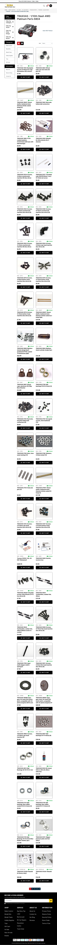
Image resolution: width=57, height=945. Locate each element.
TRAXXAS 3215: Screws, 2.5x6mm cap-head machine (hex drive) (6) (24, 525)
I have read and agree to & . (15, 903)
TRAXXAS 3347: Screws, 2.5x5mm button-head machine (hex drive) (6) (43, 525)
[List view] (22, 43)
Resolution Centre (20, 924)
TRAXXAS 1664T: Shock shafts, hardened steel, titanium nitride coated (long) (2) (24, 105)
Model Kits (8, 48)
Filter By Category (9, 21)
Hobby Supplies (9, 55)
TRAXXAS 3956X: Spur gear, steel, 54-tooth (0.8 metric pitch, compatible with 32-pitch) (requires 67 (44, 700)
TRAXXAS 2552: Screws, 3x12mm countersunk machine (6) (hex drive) (24, 245)
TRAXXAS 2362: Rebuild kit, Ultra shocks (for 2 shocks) (43, 140)
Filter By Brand (8, 37)
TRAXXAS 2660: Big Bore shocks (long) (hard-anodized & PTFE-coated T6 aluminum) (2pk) (24, 351)
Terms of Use (46, 923)
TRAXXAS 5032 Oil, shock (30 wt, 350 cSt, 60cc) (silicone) (44, 769)
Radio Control (9, 45)
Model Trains (9, 52)
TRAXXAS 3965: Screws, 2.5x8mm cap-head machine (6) (24, 735)
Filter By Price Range (8, 32)
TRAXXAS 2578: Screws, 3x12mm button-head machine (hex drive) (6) (43, 279)
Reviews (32, 920)
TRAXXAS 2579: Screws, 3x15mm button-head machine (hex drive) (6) (24, 314)
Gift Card (8, 62)
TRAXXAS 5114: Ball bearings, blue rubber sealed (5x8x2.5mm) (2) (24, 804)
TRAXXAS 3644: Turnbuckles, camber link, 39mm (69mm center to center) (24, 629)
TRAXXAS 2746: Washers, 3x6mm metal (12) (44, 454)
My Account (20, 917)
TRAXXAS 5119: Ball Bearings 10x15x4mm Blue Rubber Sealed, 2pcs (25, 838)
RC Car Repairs (21, 920)
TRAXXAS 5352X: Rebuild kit (44, 872)
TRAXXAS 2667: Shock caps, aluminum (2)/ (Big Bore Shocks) (24, 386)
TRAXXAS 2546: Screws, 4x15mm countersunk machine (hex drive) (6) (43, 210)
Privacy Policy (46, 911)
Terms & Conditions (16, 903)
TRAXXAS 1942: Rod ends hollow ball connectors (44, 103)
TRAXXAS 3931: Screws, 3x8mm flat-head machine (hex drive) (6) (44, 665)
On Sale (7, 929)
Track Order (20, 929)
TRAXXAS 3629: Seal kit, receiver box (43, 559)
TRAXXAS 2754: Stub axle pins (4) (25, 488)
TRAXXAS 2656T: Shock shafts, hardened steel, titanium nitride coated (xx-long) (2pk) (44, 315)
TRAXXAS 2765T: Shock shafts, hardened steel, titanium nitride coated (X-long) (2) (44, 490)
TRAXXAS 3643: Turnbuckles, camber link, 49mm (43, 594)
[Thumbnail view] (18, 43)
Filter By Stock (8, 26)
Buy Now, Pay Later (21, 912)
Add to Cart (26, 77)
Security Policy (46, 917)
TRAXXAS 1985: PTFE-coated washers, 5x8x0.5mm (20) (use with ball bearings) (25, 141)
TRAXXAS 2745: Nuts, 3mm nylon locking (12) (25, 454)
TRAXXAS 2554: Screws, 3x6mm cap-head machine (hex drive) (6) (44, 245)
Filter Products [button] (8, 17)
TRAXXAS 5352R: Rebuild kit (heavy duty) (25, 872)
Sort (40, 43)
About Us (8, 69)
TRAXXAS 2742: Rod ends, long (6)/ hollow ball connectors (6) (25, 420)
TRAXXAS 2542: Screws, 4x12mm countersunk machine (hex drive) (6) (24, 210)
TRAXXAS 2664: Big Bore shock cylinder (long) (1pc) (44, 349)
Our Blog (32, 917)
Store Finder (46, 920)
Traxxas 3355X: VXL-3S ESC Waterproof (24, 559)
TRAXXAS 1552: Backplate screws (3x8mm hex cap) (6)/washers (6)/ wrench (25, 69)
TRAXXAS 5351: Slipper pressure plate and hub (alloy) (43, 838)
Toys (7, 59)
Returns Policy (9, 72)
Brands (7, 935)
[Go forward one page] (39, 889)
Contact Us (8, 76)
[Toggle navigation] (50, 5)
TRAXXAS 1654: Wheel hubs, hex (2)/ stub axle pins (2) (43, 69)
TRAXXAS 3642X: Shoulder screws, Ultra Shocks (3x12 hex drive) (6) (25, 594)
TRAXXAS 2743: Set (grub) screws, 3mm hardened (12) (44, 420)
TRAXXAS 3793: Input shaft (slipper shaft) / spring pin (23, 665)
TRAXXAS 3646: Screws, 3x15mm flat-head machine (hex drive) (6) (44, 628)
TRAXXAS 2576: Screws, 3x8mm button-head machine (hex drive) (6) (24, 279)
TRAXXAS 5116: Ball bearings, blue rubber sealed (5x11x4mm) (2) (43, 804)
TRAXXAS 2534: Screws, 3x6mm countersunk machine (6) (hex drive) (24, 176)
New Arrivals (8, 932)
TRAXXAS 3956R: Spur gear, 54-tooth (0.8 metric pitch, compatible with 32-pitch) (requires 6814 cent (25, 700)
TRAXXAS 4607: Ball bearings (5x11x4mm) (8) (43, 734)
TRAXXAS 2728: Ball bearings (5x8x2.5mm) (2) (44, 385)
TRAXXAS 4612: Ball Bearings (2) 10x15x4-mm (25, 769)
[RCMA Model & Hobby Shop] (10, 6)
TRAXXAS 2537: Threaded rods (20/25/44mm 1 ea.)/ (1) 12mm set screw (44, 176)
